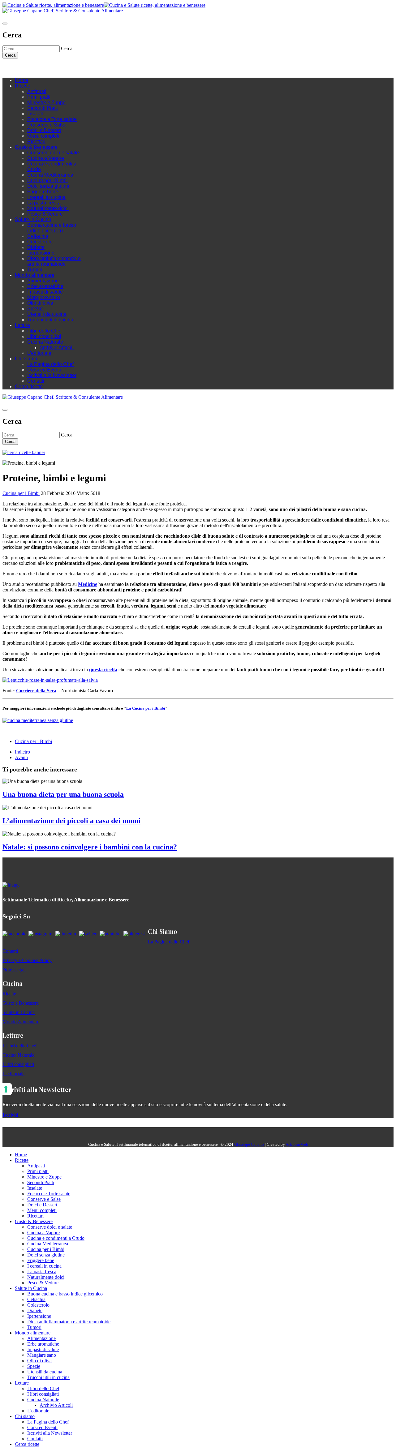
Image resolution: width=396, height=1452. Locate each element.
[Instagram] (30, 67)
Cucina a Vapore (45, 158)
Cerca (10, 55)
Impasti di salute (45, 291)
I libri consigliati (44, 336)
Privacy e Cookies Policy (27, 960)
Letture (22, 325)
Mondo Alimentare (20, 1021)
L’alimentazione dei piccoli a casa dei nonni (71, 821)
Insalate (36, 113)
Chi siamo (26, 358)
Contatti (35, 381)
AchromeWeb (297, 1144)
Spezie (35, 308)
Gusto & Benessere (36, 147)
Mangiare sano (43, 297)
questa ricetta (103, 669)
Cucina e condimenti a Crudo (55, 1238)
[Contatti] (18, 67)
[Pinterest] (49, 67)
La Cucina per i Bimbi (145, 708)
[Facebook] (24, 67)
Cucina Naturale (45, 342)
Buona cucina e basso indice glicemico (51, 227)
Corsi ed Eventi (44, 369)
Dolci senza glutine (48, 186)
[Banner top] (62, 10)
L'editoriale (39, 353)
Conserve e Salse (47, 124)
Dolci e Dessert (44, 130)
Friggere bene (42, 191)
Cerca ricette (29, 386)
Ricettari (36, 141)
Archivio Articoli (57, 347)
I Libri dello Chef (19, 1045)
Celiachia (37, 236)
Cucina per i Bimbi (47, 180)
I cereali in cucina (46, 197)
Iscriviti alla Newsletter (51, 375)
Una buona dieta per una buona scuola (63, 794)
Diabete (36, 247)
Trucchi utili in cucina (50, 319)
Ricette (22, 85)
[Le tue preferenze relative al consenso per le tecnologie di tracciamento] (6, 1089)
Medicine (87, 584)
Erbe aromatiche (45, 286)
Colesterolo (40, 241)
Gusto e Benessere (20, 1003)
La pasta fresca (44, 202)
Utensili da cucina (47, 314)
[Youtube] (36, 67)
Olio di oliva (40, 303)
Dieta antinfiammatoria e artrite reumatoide (54, 261)
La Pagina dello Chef (50, 364)
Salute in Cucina (33, 219)
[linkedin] (43, 67)
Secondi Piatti (42, 108)
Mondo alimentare (34, 275)
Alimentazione (43, 280)
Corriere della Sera (36, 690)
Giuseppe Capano (249, 1144)
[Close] (4, 23)
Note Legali (14, 969)
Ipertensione (40, 253)
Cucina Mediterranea (50, 175)
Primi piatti (38, 97)
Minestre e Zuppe (46, 102)
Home (21, 80)
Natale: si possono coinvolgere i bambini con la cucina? (89, 847)
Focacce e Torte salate (52, 119)
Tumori (34, 269)
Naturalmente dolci (48, 208)
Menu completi (43, 136)
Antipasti (36, 91)
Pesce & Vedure (45, 214)
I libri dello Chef (44, 330)
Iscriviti (10, 1115)
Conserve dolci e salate (53, 152)
